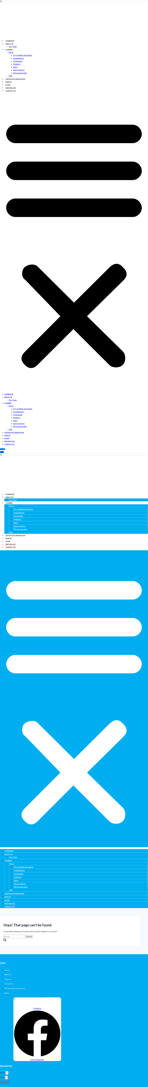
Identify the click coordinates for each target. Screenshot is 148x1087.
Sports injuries (19, 70)
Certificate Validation (15, 79)
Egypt (11, 52)
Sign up (9, 82)
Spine (15, 67)
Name (2, 1073)
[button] (74, 242)
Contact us (11, 91)
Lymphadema (18, 58)
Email (2, 1077)
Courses (9, 49)
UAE (10, 76)
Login (8, 85)
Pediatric (16, 64)
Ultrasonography (20, 73)
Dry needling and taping (22, 55)
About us (9, 44)
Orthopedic (17, 61)
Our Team (13, 46)
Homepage (10, 41)
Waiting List (11, 88)
